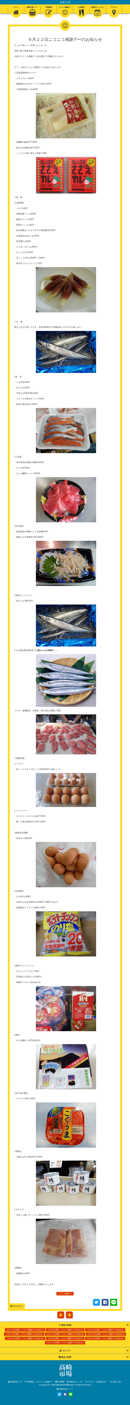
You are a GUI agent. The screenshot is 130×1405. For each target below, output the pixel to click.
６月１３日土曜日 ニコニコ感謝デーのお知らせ (106, 1334)
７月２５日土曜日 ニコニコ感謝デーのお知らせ (105, 1330)
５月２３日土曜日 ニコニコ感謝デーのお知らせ (25, 1338)
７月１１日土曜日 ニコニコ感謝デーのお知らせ (24, 1334)
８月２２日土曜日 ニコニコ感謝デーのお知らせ (25, 1330)
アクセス (90, 1382)
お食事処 (60, 1382)
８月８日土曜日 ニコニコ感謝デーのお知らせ (65, 1330)
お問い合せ (116, 1382)
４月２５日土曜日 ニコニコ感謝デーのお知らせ (105, 1338)
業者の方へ (103, 1382)
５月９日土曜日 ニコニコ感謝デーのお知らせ (65, 1338)
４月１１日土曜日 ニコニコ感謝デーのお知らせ (65, 1343)
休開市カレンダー (76, 1382)
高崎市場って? (16, 1382)
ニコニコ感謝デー (65, 1294)
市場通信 (30, 1382)
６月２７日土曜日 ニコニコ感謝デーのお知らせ (65, 1334)
